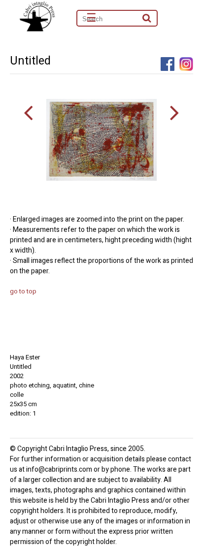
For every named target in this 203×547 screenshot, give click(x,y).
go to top (23, 291)
